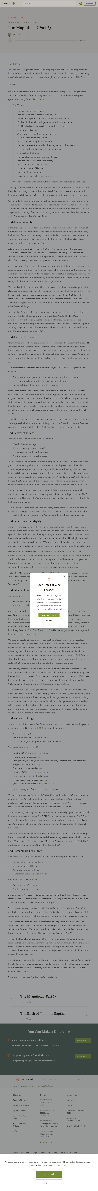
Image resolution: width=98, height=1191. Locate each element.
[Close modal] (64, 576)
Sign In (49, 621)
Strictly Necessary (49, 1183)
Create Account (49, 615)
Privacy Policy (62, 1165)
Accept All (49, 1174)
